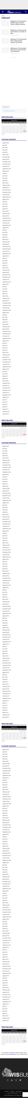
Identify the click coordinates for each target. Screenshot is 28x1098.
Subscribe (6, 1091)
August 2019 (5, 341)
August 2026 (14, 120)
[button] (26, 12)
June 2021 (4, 289)
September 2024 (6, 197)
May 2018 (4, 376)
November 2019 (6, 333)
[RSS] (16, 1080)
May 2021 (4, 291)
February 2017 (6, 411)
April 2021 (4, 293)
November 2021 (6, 277)
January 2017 (5, 414)
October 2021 (5, 279)
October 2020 (5, 308)
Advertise (12, 1091)
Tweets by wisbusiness (9, 111)
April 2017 (4, 407)
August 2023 (5, 227)
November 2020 (6, 305)
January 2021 (5, 300)
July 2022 (4, 258)
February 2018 (6, 383)
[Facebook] (7, 1080)
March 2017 (5, 409)
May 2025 (4, 178)
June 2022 (4, 260)
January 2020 (5, 329)
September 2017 (6, 395)
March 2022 (5, 267)
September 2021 (6, 282)
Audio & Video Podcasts (12, 1093)
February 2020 (6, 326)
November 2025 (6, 164)
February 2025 (6, 185)
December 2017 (6, 388)
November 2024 (6, 192)
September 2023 (6, 225)
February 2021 (6, 298)
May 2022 (4, 263)
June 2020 (4, 317)
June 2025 (4, 176)
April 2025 (4, 180)
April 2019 (4, 350)
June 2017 (4, 402)
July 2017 (4, 399)
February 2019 (6, 355)
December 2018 (6, 359)
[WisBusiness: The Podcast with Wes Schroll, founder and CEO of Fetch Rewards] (5, 50)
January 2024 (5, 216)
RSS (20, 1093)
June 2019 (4, 345)
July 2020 (4, 315)
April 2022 (4, 265)
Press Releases (19, 1091)
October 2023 (5, 223)
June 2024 (4, 204)
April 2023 (4, 237)
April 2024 (4, 209)
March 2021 (5, 296)
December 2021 (6, 275)
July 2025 (4, 173)
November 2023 (6, 220)
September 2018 (6, 366)
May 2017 (4, 404)
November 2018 (6, 362)
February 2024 (6, 213)
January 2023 (5, 244)
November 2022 (6, 249)
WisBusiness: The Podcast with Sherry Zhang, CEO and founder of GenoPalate (18, 41)
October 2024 (5, 194)
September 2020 (6, 310)
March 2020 (5, 324)
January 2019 (5, 357)
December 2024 (6, 190)
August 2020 (5, 312)
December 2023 (6, 218)
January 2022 (5, 272)
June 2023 (4, 232)
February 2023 (6, 242)
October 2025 (5, 166)
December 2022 (6, 246)
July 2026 (4, 145)
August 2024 (5, 199)
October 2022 (5, 251)
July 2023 (4, 230)
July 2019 (4, 343)
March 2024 (5, 211)
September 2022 (6, 253)
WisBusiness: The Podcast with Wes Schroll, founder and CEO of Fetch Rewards (18, 50)
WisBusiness (6, 107)
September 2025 (6, 168)
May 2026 (4, 150)
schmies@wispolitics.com (12, 1054)
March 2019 (5, 352)
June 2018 (4, 374)
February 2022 (6, 270)
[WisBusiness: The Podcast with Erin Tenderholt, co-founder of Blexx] (5, 32)
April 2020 (4, 322)
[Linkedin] (11, 1080)
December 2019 (6, 331)
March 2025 (5, 183)
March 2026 (5, 154)
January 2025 (5, 187)
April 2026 (4, 152)
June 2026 (4, 147)
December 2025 (6, 161)
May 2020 (4, 319)
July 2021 (4, 286)
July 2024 (4, 201)
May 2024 (4, 206)
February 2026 (6, 157)
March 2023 (5, 239)
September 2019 (6, 338)
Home (3, 16)
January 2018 (5, 385)
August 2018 (5, 369)
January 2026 (5, 159)
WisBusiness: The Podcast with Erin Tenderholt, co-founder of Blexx (18, 32)
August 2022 (5, 256)
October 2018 (5, 364)
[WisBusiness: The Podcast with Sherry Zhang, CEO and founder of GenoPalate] (5, 41)
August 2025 (5, 171)
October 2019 (5, 336)
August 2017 (5, 397)
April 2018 (4, 378)
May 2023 (4, 234)
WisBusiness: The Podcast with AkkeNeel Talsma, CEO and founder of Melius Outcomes (18, 23)
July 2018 (4, 371)
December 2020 (6, 303)
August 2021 (5, 284)
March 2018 (5, 381)
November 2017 (6, 390)
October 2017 (5, 392)
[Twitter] (20, 1080)
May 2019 (4, 348)
